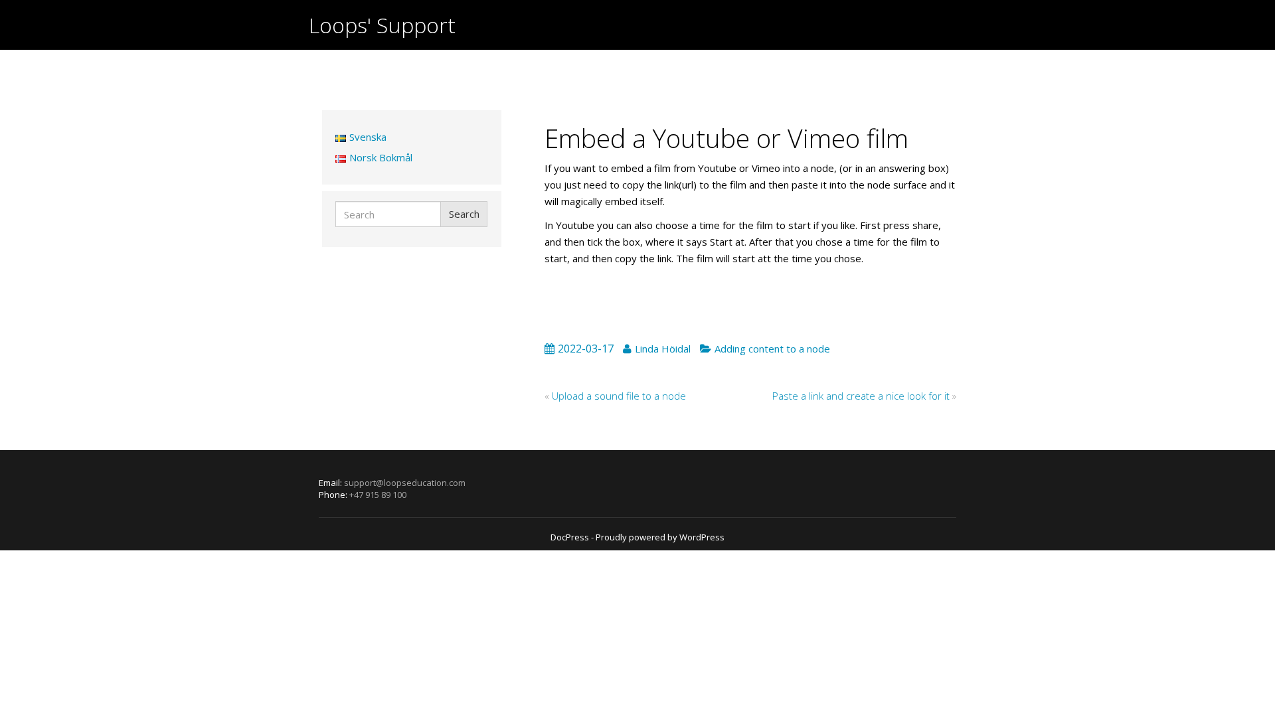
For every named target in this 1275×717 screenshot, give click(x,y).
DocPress (570, 537)
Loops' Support (382, 25)
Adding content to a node (772, 348)
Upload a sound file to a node (619, 395)
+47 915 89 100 (377, 495)
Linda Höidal (663, 348)
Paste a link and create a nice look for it (861, 395)
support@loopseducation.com (405, 483)
